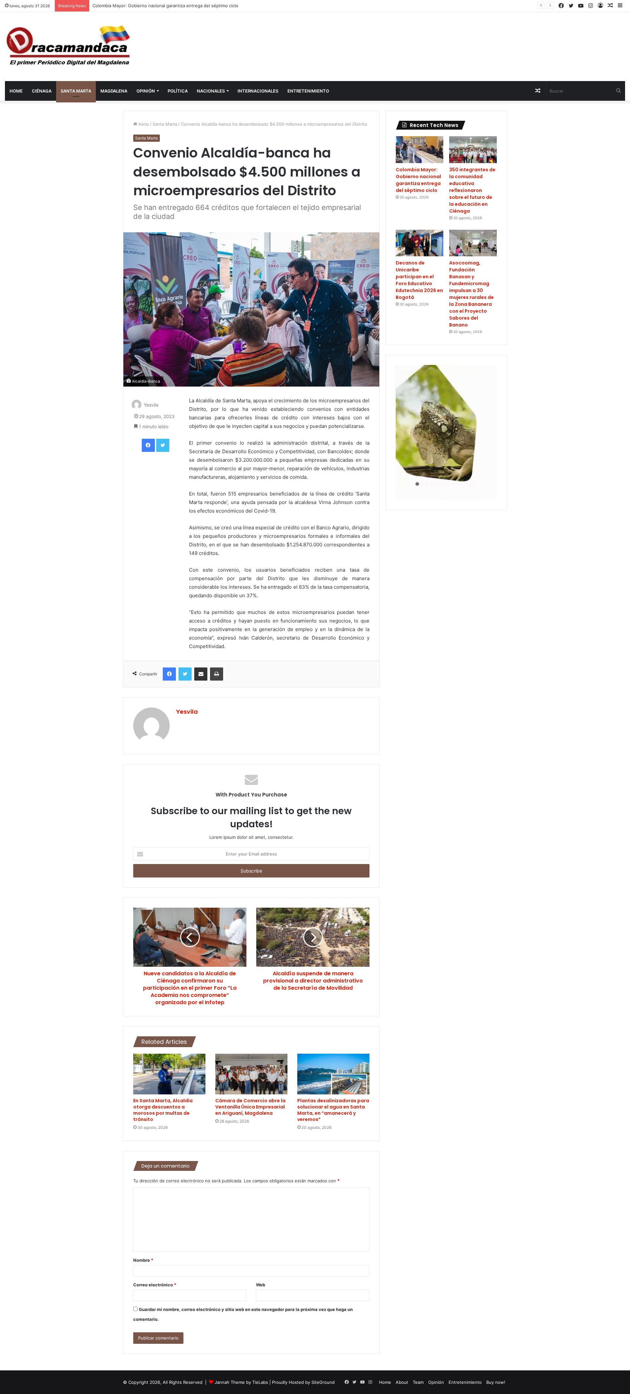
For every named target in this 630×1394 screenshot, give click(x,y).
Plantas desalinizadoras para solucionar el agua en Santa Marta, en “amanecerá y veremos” (333, 1110)
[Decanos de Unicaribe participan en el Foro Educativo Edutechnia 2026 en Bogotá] (419, 243)
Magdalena (113, 91)
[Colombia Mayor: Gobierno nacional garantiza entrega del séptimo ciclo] (419, 149)
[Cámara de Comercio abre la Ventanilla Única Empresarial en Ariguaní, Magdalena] (251, 1074)
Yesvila (151, 405)
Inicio (143, 124)
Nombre (143, 1260)
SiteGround (323, 1382)
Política (178, 91)
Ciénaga (42, 91)
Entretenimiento (308, 91)
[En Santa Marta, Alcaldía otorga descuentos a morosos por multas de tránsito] (169, 1074)
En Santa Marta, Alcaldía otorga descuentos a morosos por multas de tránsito (163, 1110)
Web (260, 1284)
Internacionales (258, 91)
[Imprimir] (216, 674)
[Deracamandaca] (69, 46)
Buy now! (495, 1382)
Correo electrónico (154, 1284)
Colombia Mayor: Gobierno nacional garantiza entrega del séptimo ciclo (165, 5)
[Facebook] (148, 445)
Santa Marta (76, 91)
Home (16, 91)
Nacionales (211, 91)
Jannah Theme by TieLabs (241, 1382)
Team (418, 1382)
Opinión (145, 91)
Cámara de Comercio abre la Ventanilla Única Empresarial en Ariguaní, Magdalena (250, 1106)
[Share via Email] (200, 674)
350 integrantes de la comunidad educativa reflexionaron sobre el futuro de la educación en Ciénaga (472, 190)
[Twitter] (162, 445)
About (402, 1382)
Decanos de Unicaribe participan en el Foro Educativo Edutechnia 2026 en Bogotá (419, 280)
